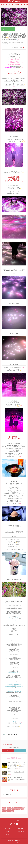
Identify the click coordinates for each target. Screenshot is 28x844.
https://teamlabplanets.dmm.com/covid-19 (14, 678)
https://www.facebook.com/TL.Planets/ (14, 688)
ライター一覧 (7, 828)
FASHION (17, 4)
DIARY (14, 807)
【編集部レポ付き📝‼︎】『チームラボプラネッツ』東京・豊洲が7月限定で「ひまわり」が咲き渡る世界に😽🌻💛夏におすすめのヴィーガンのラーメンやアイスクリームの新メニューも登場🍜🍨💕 (17, 765)
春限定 (8, 744)
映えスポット (4, 744)
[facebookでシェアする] (24, 48)
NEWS (3, 29)
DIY (17, 807)
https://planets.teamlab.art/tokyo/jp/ (14, 617)
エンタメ (7, 811)
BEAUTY (10, 4)
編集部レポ (12, 744)
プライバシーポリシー (20, 831)
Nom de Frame (21, 809)
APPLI (4, 807)
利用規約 (7, 831)
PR (3, 811)
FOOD (23, 4)
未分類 (12, 811)
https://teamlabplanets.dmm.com (14, 672)
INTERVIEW (4, 4)
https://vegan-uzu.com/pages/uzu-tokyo (14, 697)
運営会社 (7, 834)
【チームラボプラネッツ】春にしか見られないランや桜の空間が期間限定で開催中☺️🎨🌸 (17, 773)
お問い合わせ (20, 828)
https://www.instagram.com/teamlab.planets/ (14, 686)
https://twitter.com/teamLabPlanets (14, 691)
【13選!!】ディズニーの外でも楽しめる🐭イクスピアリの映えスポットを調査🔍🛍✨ (16, 779)
